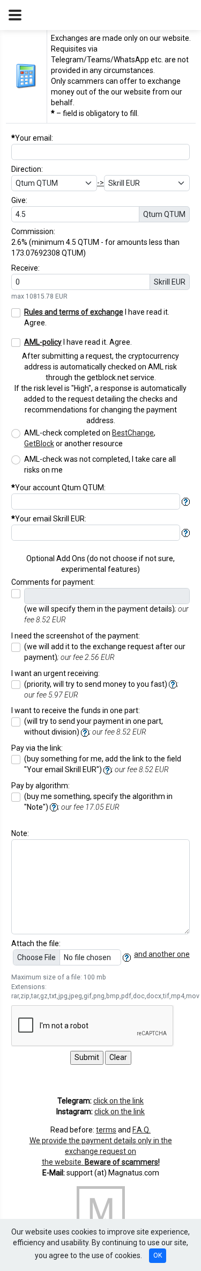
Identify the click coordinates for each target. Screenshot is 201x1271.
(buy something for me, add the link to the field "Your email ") (102, 764)
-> (100, 182)
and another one (162, 954)
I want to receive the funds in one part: (75, 710)
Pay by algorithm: (40, 785)
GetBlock (39, 443)
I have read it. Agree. (96, 317)
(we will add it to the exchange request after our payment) (104, 652)
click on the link (118, 1100)
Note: (20, 833)
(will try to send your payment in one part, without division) (93, 726)
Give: (19, 200)
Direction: (27, 169)
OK (157, 1255)
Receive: (25, 268)
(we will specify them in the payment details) (106, 614)
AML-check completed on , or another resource (89, 438)
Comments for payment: (53, 582)
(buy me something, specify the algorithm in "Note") (98, 801)
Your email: (32, 138)
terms (106, 1129)
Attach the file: (36, 943)
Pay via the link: (37, 748)
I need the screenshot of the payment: (75, 635)
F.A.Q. (141, 1129)
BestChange (133, 432)
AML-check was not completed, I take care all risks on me (100, 464)
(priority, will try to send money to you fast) (101, 689)
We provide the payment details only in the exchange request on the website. (100, 1151)
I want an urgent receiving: (55, 673)
